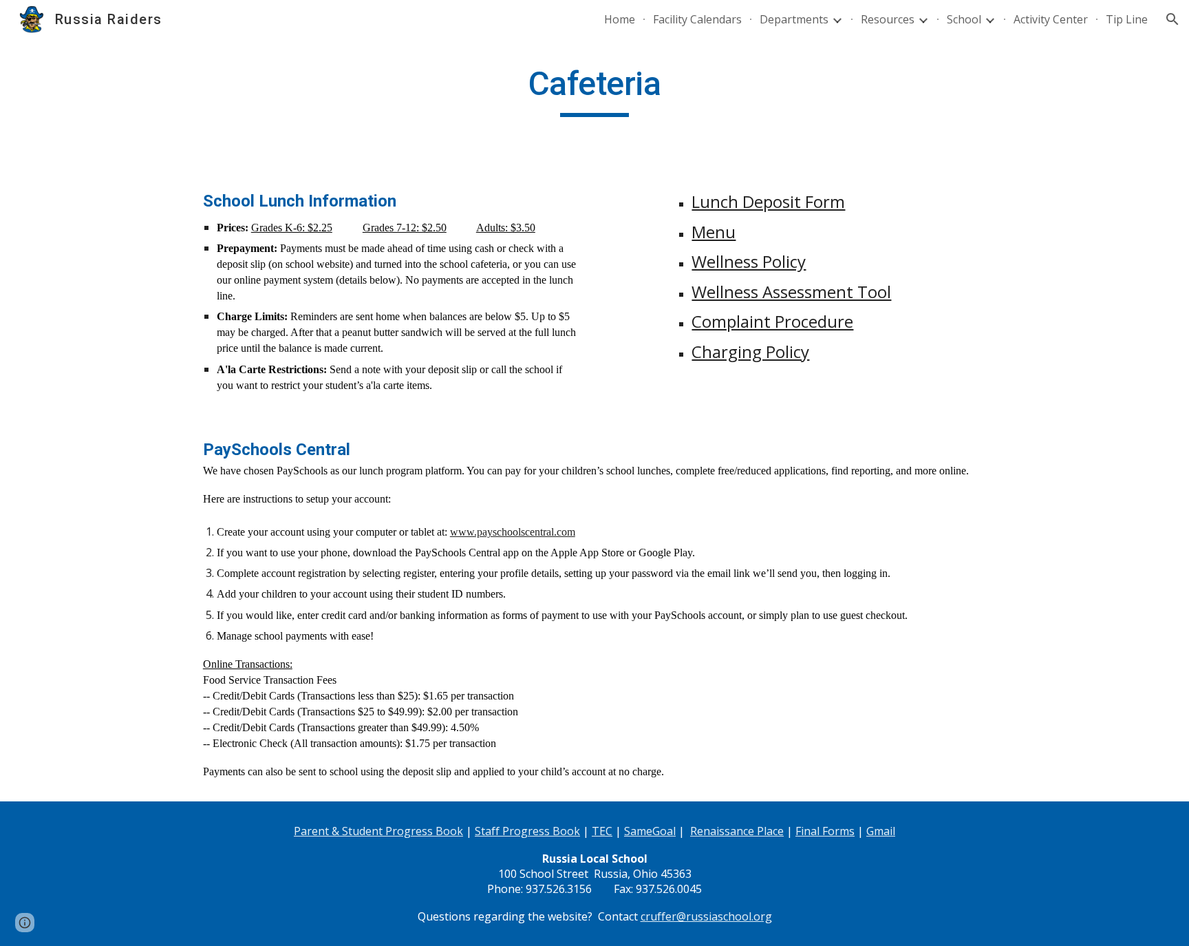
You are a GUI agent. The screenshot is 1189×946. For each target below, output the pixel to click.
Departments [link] (794, 19)
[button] (1172, 19)
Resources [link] (887, 19)
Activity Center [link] (1051, 19)
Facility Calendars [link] (697, 19)
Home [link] (619, 19)
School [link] (964, 19)
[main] (594, 90)
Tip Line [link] (1127, 19)
